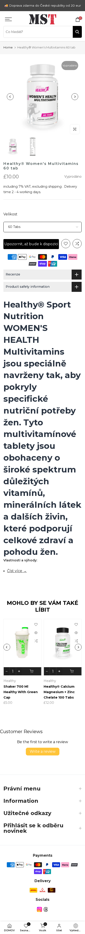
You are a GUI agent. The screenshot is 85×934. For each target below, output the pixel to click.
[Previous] (10, 96)
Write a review (43, 751)
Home (8, 47)
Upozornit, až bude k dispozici (31, 244)
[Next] (74, 96)
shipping (55, 186)
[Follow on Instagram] (39, 910)
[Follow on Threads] (45, 910)
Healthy (23, 681)
